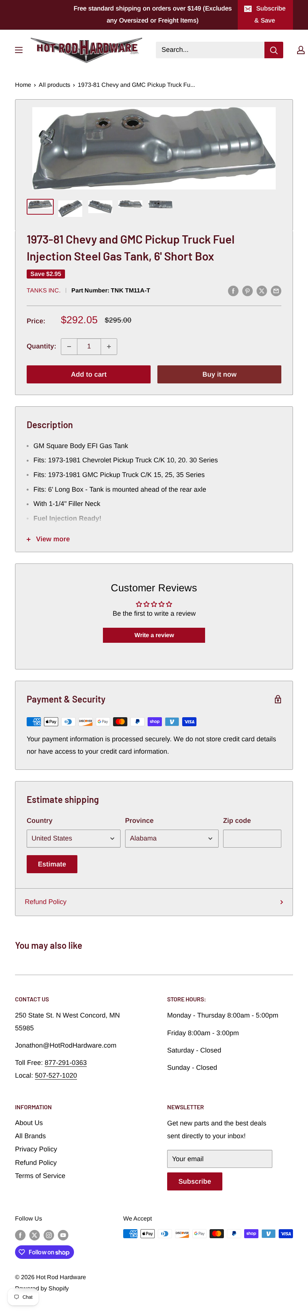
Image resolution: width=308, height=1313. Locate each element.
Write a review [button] (154, 635)
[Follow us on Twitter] (34, 1234)
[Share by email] (276, 291)
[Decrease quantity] (69, 346)
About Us (29, 1123)
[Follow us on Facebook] (20, 1234)
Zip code (237, 820)
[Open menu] (19, 50)
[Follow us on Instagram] (49, 1234)
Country (40, 820)
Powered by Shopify (42, 1288)
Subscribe (194, 1181)
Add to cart (89, 374)
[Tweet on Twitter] (262, 291)
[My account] (301, 50)
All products (54, 85)
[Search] (273, 50)
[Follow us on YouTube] (63, 1234)
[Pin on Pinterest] (247, 291)
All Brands (30, 1136)
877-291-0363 (66, 1062)
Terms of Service (40, 1176)
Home (23, 85)
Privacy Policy (36, 1149)
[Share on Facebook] (233, 291)
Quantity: (41, 346)
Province (139, 820)
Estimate (52, 864)
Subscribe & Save (269, 14)
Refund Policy (45, 902)
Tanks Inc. (43, 290)
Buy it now (219, 374)
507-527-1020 (56, 1075)
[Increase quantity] (109, 346)
